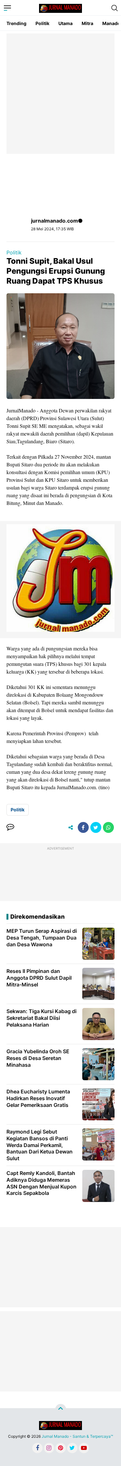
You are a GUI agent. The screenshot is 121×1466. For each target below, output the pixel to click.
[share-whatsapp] (108, 827)
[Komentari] (10, 827)
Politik (42, 23)
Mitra (87, 23)
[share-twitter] (95, 827)
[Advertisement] (60, 93)
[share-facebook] (83, 827)
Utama (65, 23)
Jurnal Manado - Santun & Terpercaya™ (77, 1436)
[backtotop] (60, 1409)
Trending (16, 23)
